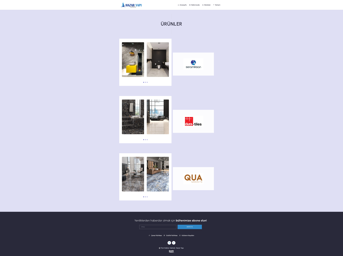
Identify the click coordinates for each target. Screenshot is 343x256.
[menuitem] (182, 5)
